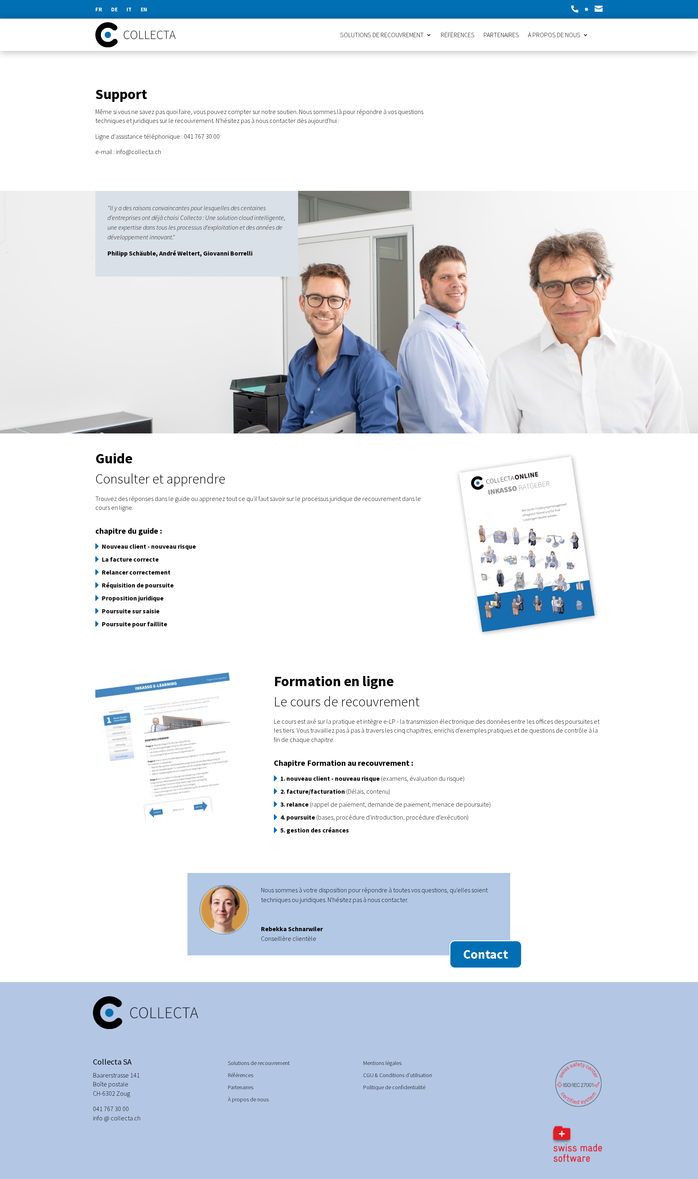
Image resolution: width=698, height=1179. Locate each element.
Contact (485, 954)
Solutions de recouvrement (382, 35)
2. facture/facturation (312, 791)
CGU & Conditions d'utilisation (397, 1075)
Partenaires (501, 35)
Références (458, 35)
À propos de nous (554, 35)
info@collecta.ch (138, 152)
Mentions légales (382, 1063)
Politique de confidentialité (394, 1087)
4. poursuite (297, 817)
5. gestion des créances (314, 830)
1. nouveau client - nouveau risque (330, 778)
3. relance (294, 804)
